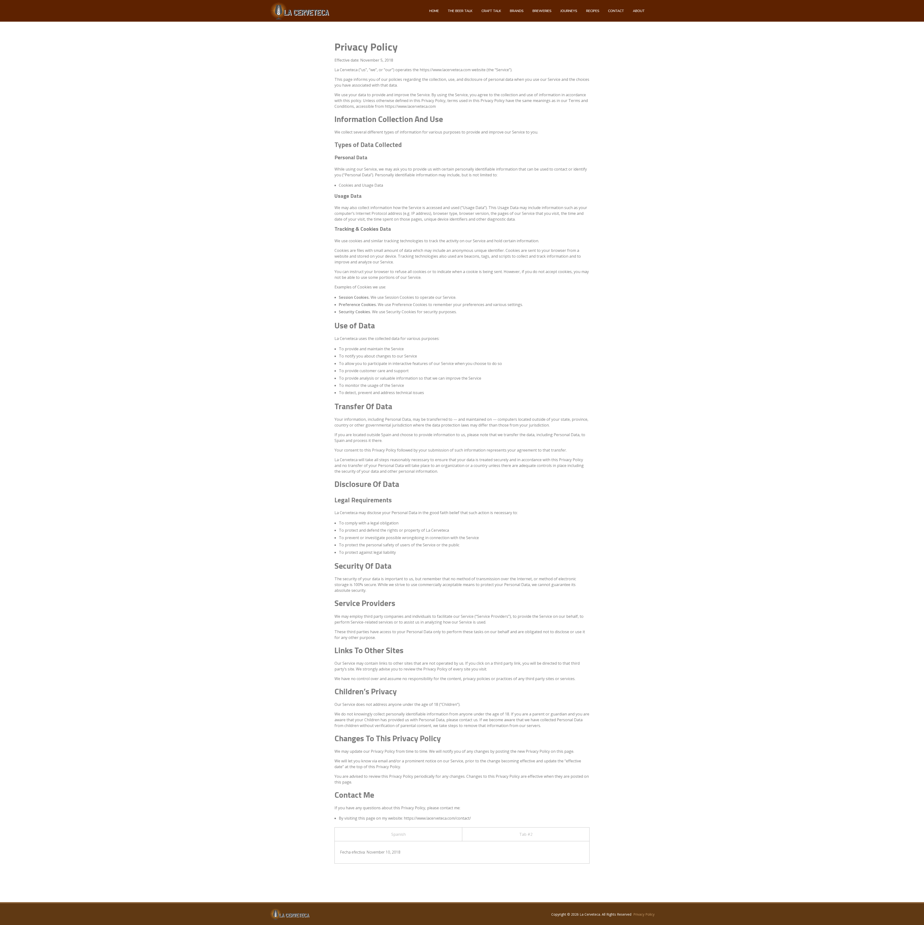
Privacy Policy (643, 914)
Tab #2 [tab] (526, 834)
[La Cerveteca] (290, 914)
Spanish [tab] (398, 834)
